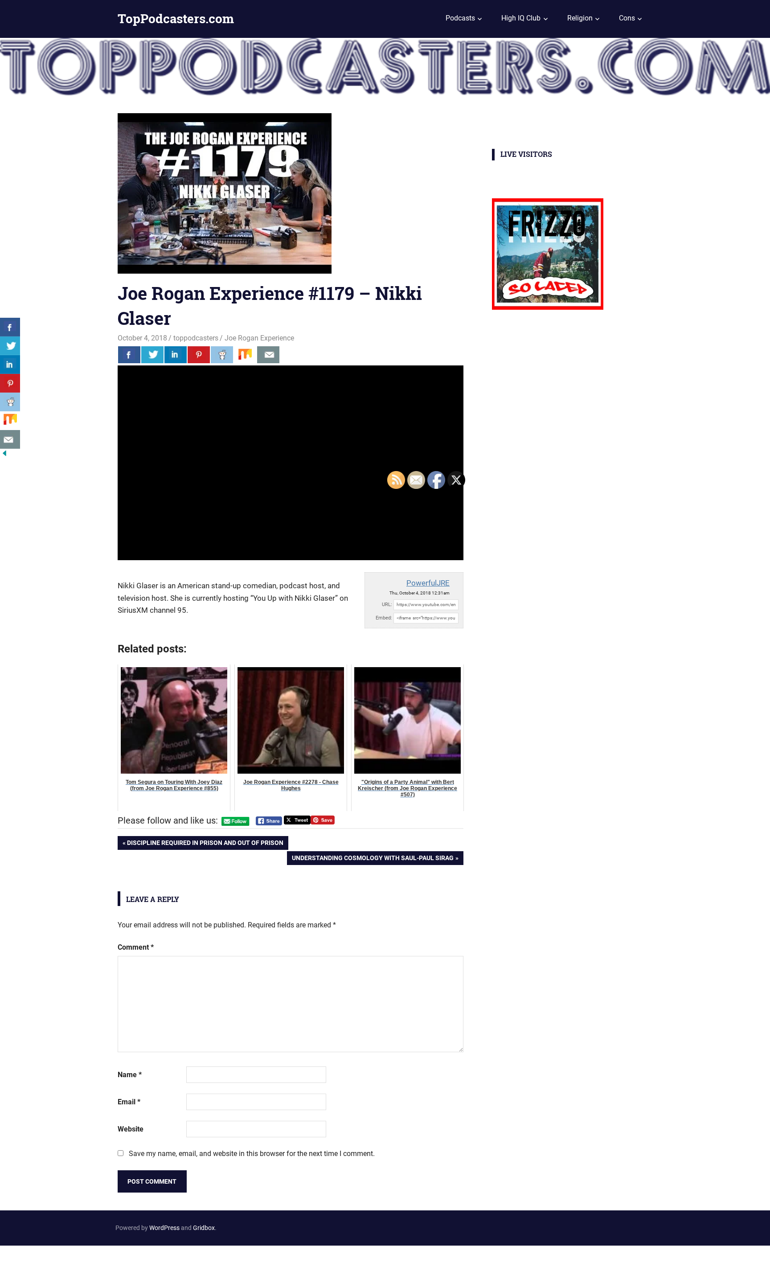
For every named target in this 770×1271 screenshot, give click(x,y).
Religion (580, 18)
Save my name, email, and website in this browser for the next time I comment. (252, 1153)
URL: (387, 604)
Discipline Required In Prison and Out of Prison (205, 844)
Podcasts (460, 18)
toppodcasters (195, 338)
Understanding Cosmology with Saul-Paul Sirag (372, 859)
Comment (136, 947)
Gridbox (204, 1227)
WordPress (164, 1227)
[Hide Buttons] (4, 455)
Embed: (384, 618)
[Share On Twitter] (152, 354)
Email (129, 1102)
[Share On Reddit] (222, 354)
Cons (627, 18)
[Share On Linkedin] (175, 354)
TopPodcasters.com (176, 18)
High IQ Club (521, 18)
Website (130, 1129)
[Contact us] (268, 354)
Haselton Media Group (92, 1256)
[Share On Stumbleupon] (245, 354)
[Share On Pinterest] (199, 354)
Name (130, 1074)
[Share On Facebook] (129, 354)
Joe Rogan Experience (259, 338)
